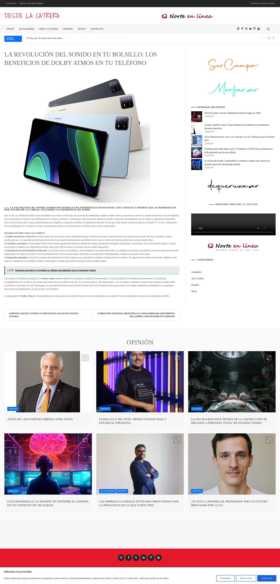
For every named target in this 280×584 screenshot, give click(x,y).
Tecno (82, 29)
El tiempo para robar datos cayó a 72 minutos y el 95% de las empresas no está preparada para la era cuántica (88, 38)
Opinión (68, 29)
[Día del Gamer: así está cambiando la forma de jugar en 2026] (196, 162)
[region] (140, 575)
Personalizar (225, 578)
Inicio (10, 29)
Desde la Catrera (31, 15)
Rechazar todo (246, 578)
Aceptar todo (266, 578)
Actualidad (26, 29)
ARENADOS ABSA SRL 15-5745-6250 (236, 249)
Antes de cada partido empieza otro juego (40, 437)
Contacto (11, 3)
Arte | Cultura (48, 29)
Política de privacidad (31, 3)
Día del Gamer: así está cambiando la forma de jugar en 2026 (232, 157)
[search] (268, 29)
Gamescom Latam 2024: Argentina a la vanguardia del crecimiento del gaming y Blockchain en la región (136, 315)
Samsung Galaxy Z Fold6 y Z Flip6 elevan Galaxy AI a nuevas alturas (43, 315)
